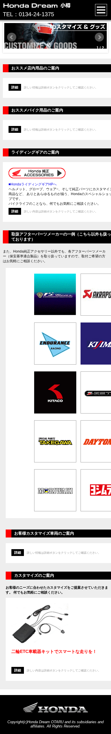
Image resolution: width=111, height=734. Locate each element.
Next (99, 37)
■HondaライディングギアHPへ (33, 184)
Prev (11, 37)
